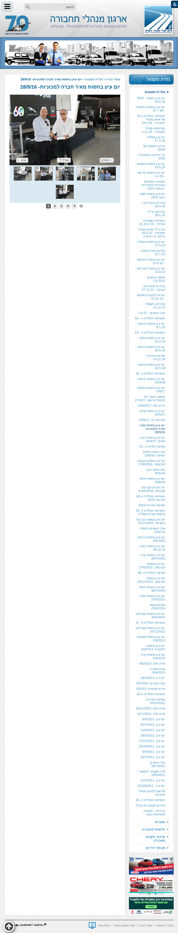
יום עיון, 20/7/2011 (152, 757)
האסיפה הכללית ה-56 (151, 694)
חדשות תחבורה (153, 829)
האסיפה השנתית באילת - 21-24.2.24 (152, 222)
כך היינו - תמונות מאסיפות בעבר (154, 812)
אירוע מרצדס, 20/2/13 (150, 688)
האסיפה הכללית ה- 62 (150, 373)
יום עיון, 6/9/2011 (153, 751)
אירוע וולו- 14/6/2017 (151, 405)
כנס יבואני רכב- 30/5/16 (155, 471)
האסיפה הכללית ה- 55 (150, 800)
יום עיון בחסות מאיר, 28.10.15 (151, 547)
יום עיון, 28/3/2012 (152, 735)
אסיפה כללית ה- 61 (152, 446)
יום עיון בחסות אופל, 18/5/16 (151, 480)
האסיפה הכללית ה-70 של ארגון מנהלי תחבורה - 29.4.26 (151, 119)
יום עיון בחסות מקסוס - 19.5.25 (150, 165)
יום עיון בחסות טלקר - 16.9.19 (151, 339)
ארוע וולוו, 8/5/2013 (152, 663)
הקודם (105, 160)
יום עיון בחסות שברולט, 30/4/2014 (150, 615)
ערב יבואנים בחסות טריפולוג (152, 530)
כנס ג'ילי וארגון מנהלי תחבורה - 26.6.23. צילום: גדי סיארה (151, 233)
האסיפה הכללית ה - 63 (150, 332)
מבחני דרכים (155, 848)
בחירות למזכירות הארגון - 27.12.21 (153, 287)
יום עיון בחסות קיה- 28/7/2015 (152, 556)
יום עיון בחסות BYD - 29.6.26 (151, 99)
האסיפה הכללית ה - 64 (150, 318)
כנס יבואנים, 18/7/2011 (157, 764)
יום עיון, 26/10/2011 (152, 746)
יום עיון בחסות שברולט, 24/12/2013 (150, 629)
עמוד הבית (113, 79)
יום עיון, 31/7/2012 (152, 724)
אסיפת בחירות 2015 (151, 505)
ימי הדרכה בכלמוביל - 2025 (151, 156)
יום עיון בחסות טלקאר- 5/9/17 (150, 389)
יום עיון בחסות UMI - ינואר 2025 (151, 195)
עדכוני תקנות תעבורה (155, 838)
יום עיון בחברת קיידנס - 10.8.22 (150, 270)
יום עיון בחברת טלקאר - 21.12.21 (151, 296)
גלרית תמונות (94, 79)
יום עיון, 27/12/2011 (152, 741)
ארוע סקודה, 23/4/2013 (157, 670)
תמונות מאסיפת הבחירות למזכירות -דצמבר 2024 (153, 185)
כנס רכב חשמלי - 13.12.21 (154, 305)
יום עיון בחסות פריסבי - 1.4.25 (151, 174)
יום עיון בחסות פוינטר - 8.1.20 (150, 325)
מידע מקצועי (158, 79)
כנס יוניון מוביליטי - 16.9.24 (153, 204)
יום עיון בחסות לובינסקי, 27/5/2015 (152, 565)
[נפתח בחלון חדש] (92, 925)
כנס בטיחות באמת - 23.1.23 (152, 252)
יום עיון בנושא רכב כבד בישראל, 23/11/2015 (150, 521)
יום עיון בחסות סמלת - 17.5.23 (150, 243)
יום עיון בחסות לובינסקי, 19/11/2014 (151, 579)
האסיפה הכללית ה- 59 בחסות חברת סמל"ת (150, 512)
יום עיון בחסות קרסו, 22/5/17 (152, 412)
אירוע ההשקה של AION (154, 147)
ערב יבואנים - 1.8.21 (151, 313)
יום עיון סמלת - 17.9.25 (155, 138)
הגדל (66, 160)
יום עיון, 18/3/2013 (152, 678)
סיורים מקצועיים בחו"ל (150, 805)
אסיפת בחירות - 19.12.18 (154, 357)
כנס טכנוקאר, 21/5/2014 (156, 606)
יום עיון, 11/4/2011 (152, 780)
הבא (23, 160)
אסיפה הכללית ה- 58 (151, 572)
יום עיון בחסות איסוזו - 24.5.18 (150, 366)
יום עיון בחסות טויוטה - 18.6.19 (150, 348)
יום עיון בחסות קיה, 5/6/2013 (152, 656)
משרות (160, 822)
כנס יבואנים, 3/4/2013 (150, 683)
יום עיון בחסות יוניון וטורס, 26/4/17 (152, 439)
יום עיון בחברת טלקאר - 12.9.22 (151, 261)
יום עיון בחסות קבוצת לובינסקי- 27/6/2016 (151, 462)
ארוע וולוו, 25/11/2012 (150, 708)
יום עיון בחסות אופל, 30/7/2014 (151, 588)
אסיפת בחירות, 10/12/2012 (155, 701)
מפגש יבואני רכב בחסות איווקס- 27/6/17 (150, 398)
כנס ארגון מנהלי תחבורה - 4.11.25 (153, 130)
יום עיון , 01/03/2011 (151, 785)
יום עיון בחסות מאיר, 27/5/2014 (151, 597)
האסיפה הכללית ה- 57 (150, 622)
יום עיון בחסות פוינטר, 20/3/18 (151, 380)
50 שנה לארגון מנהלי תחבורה (151, 792)
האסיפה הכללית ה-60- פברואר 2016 (150, 498)
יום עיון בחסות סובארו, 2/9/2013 (150, 638)
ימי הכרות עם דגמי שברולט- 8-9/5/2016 (151, 489)
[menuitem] (151, 453)
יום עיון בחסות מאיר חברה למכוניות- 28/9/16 (70, 87)
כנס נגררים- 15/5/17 (152, 420)
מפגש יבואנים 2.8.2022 (156, 279)
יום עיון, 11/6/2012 (152, 730)
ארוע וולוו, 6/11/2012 (151, 714)
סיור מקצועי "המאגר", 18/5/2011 (151, 773)
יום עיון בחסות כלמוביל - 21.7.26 (150, 108)
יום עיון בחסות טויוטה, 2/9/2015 (150, 538)
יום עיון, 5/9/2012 (153, 719)
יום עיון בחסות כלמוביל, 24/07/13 (153, 647)
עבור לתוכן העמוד (89, 4)
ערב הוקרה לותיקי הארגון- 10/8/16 (153, 453)
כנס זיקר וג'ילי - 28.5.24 (155, 213)
